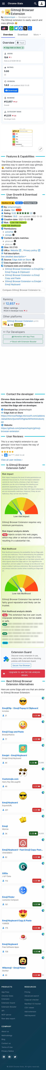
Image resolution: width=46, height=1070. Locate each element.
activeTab (9, 232)
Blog (3, 1039)
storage (8, 235)
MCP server (6, 1015)
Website (14, 250)
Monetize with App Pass (24, 336)
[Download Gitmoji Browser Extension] (23, 86)
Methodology (7, 1035)
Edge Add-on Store (13, 48)
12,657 (13, 303)
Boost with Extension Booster (24, 341)
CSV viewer (29, 1008)
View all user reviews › (12, 459)
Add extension (30, 1012)
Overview (8, 34)
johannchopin (9, 17)
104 (13, 210)
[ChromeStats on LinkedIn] (4, 1057)
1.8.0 (15, 216)
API (3, 1011)
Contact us (6, 1043)
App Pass (5, 992)
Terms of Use (7, 1047)
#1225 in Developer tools (14, 311)
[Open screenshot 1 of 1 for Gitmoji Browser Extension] (22, 138)
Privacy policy (31, 250)
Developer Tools (30, 203)
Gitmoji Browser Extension (20, 321)
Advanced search (32, 996)
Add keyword (30, 1015)
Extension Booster (9, 1007)
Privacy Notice (8, 1051)
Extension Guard (8, 1003)
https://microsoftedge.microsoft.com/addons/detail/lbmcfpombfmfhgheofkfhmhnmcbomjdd (23, 418)
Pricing (27, 992)
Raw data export (8, 1019)
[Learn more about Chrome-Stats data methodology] (33, 259)
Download (23, 34)
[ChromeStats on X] (15, 1057)
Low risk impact (18, 222)
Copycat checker (32, 1000)
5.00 (22, 213)
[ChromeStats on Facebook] (9, 1057)
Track (21, 43)
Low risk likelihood (11, 225)
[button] (3, 3)
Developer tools (24, 17)
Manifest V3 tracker (33, 1004)
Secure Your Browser (21, 665)
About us (5, 1031)
